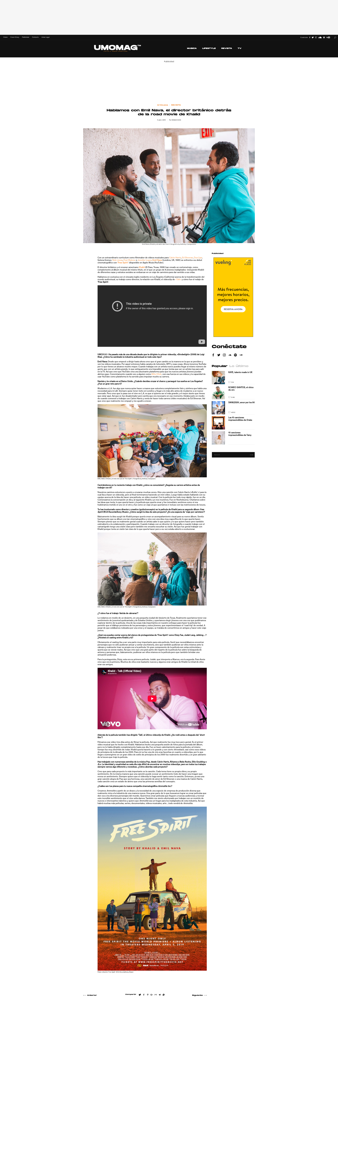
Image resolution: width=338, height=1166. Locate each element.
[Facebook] (309, 37)
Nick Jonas (117, 260)
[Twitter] (313, 37)
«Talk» (178, 279)
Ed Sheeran (187, 257)
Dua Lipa (198, 257)
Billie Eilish (156, 374)
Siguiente (197, 995)
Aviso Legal (46, 37)
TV (239, 48)
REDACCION (176, 120)
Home (5, 37)
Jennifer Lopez (144, 260)
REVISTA (226, 48)
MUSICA (192, 48)
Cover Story (14, 37)
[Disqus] (145, 1037)
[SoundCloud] (320, 37)
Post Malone (129, 260)
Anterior (92, 995)
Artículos (162, 105)
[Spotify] (324, 37)
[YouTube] (328, 37)
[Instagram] (316, 37)
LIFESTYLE (209, 48)
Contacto (35, 37)
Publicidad (25, 37)
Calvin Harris (175, 257)
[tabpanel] (233, 408)
